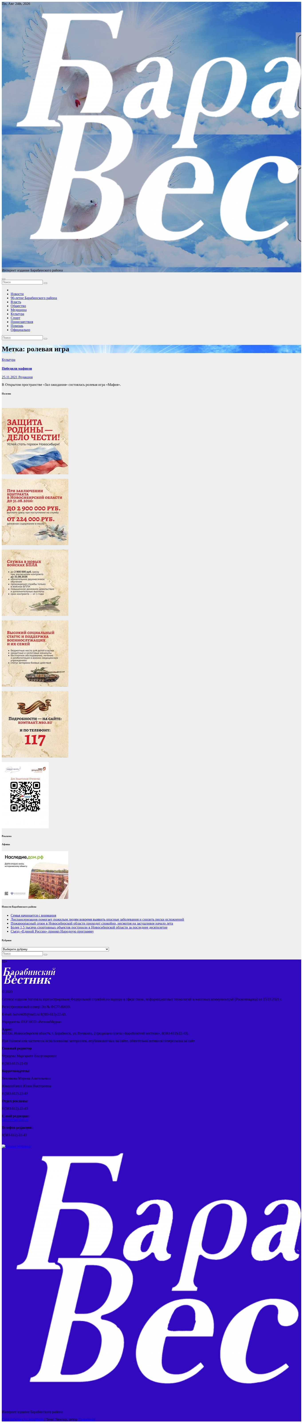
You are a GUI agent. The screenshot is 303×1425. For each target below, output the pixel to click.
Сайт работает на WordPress (23, 1419)
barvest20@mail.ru (15, 1120)
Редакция (25, 377)
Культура (17, 314)
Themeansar (86, 1419)
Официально (20, 330)
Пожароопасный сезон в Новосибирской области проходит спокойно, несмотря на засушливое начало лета (92, 923)
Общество (18, 306)
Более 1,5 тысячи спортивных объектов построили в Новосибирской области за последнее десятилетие (89, 927)
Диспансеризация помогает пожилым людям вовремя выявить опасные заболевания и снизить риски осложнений (97, 919)
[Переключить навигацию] (3, 279)
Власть (16, 302)
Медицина (19, 310)
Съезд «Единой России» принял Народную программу (52, 931)
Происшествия (22, 322)
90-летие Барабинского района (34, 298)
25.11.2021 (10, 377)
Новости (17, 294)
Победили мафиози (17, 368)
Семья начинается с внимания (33, 915)
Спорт (15, 318)
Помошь (17, 326)
